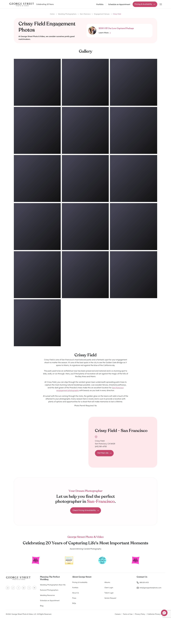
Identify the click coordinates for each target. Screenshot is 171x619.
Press (74, 598)
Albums (107, 582)
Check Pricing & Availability (84, 510)
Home (52, 14)
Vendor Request (110, 598)
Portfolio (99, 4)
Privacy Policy (140, 614)
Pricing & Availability (143, 4)
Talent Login (109, 593)
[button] (164, 613)
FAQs (74, 603)
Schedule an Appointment (119, 4)
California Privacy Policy (156, 614)
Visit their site (102, 453)
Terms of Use (127, 614)
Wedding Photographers (67, 14)
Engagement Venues (101, 14)
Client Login (108, 587)
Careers (118, 614)
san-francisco (85, 14)
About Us (75, 593)
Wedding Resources (47, 595)
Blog (41, 605)
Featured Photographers (49, 590)
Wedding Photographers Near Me (52, 584)
